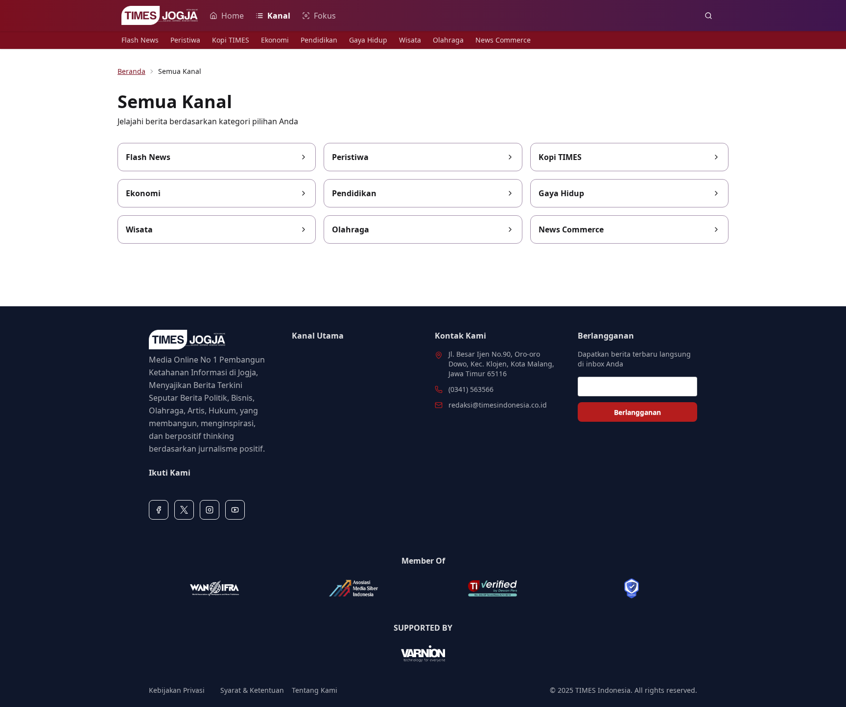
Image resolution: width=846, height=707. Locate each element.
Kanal (278, 15)
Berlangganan (637, 412)
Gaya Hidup (368, 40)
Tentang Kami (314, 690)
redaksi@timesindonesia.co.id (497, 405)
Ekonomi (275, 40)
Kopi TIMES (230, 40)
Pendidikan (319, 40)
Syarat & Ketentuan (252, 690)
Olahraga (448, 40)
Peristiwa (185, 40)
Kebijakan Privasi (177, 690)
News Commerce (503, 40)
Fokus (325, 15)
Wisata (410, 40)
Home (232, 15)
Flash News (140, 40)
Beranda (131, 71)
